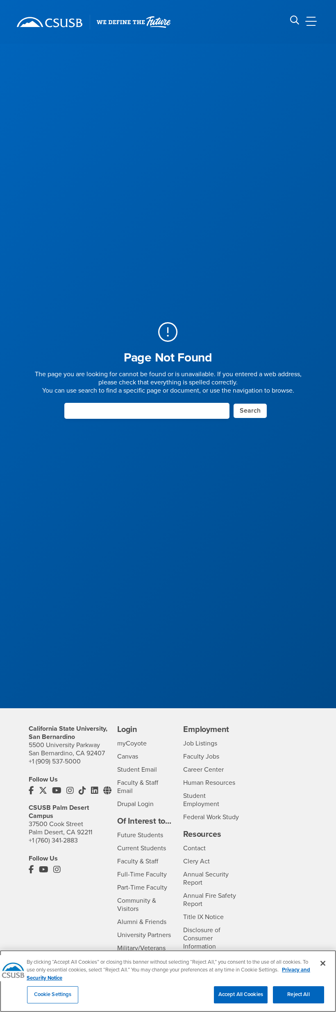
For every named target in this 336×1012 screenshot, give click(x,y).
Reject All (298, 994)
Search (250, 411)
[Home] (49, 22)
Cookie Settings (53, 994)
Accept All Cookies (240, 994)
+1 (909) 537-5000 (55, 761)
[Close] (323, 963)
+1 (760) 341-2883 (53, 840)
